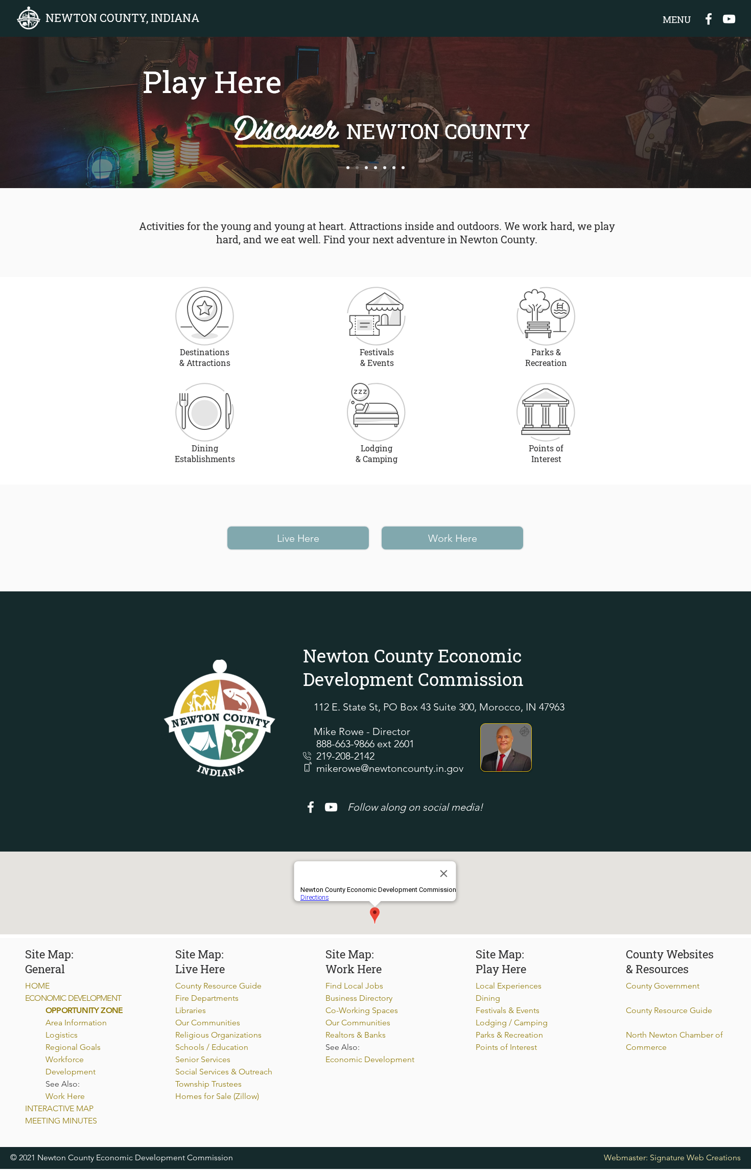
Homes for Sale (204, 1096)
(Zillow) (246, 1096)
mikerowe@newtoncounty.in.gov (389, 768)
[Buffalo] (384, 167)
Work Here (65, 1096)
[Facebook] (708, 19)
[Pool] (375, 167)
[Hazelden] (393, 167)
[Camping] (403, 167)
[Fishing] (347, 167)
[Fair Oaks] (357, 167)
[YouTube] (729, 19)
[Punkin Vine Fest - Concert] (366, 167)
